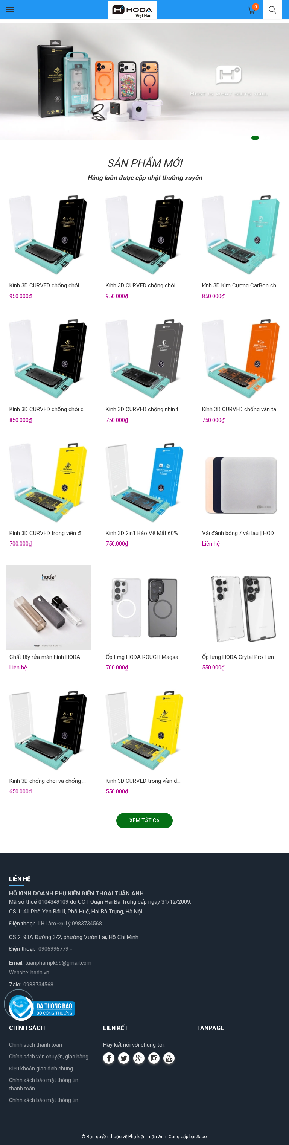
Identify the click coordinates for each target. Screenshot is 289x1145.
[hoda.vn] (132, 9)
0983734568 (38, 985)
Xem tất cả (144, 820)
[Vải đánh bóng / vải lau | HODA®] (240, 483)
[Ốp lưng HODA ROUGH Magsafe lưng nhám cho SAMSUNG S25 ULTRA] (144, 607)
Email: (16, 962)
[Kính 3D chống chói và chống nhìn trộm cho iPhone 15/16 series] (48, 731)
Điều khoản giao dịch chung (41, 1069)
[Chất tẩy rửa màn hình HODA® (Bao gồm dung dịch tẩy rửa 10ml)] (48, 607)
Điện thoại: (22, 923)
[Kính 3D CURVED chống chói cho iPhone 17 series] (48, 359)
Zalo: (15, 984)
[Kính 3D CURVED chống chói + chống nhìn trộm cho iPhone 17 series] (144, 235)
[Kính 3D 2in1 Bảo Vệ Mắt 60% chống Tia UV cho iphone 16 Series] (144, 483)
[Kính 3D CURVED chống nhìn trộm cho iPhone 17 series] (144, 359)
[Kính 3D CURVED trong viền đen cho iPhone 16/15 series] (144, 731)
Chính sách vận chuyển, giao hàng (48, 1057)
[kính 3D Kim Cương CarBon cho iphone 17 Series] (240, 235)
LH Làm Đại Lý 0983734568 (70, 924)
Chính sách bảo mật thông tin (43, 1100)
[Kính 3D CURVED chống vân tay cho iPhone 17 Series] (240, 359)
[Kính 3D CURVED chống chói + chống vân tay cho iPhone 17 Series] (48, 235)
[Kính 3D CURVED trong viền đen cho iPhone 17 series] (48, 483)
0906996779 (53, 949)
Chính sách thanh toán (35, 1045)
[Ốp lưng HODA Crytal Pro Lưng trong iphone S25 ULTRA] (240, 607)
